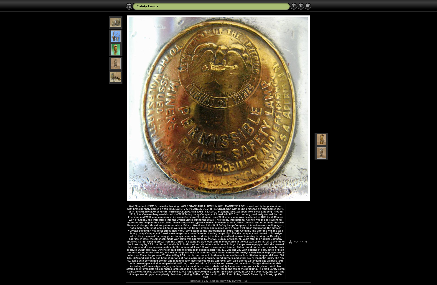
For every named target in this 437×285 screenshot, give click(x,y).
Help (245, 281)
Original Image (300, 241)
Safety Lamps (147, 6)
